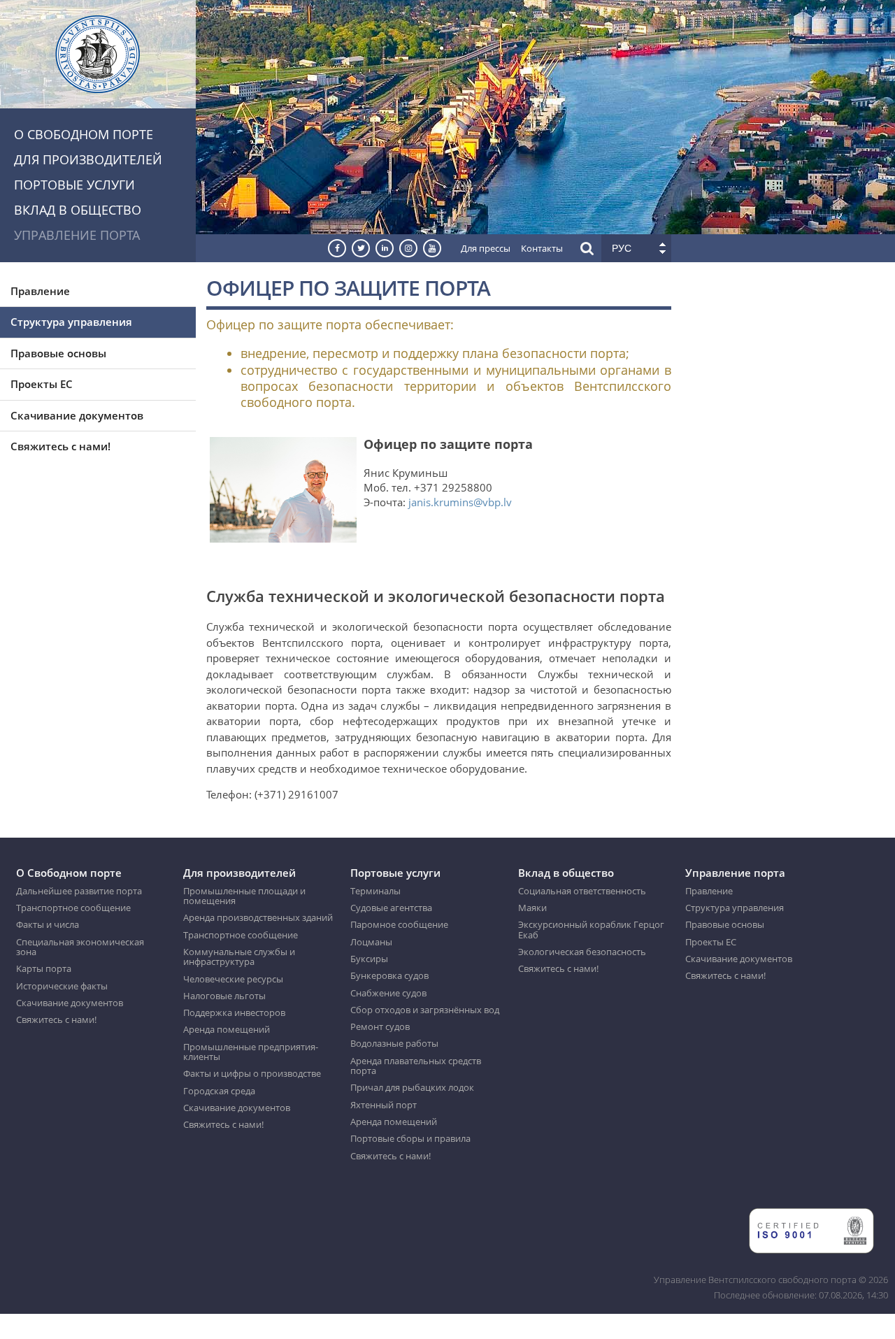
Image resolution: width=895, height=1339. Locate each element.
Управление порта (77, 235)
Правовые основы (58, 353)
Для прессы (485, 248)
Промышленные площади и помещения (244, 896)
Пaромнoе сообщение (399, 924)
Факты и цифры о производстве (252, 1073)
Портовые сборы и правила (410, 1138)
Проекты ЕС (41, 384)
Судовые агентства (391, 907)
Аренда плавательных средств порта (415, 1066)
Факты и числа (47, 924)
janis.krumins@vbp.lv (460, 502)
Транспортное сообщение (73, 907)
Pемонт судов (380, 1026)
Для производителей (88, 159)
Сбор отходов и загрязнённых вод (424, 1010)
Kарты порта (43, 968)
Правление (40, 291)
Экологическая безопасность (582, 952)
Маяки (532, 907)
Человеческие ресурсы (233, 979)
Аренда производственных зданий (258, 917)
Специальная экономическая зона (80, 947)
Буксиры (369, 959)
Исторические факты (62, 986)
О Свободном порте (83, 134)
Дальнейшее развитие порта (79, 891)
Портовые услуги (74, 184)
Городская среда (219, 1091)
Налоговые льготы (224, 996)
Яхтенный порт (383, 1105)
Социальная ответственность (582, 891)
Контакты (542, 248)
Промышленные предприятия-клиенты (250, 1052)
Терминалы (375, 891)
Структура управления (71, 322)
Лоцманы (371, 942)
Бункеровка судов (389, 975)
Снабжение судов (388, 993)
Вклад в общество (77, 209)
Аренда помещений (226, 1029)
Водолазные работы (394, 1043)
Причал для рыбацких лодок (412, 1087)
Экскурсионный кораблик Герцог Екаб (591, 929)
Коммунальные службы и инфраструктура (239, 957)
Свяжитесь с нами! (60, 446)
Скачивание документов (76, 415)
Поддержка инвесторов (234, 1012)
